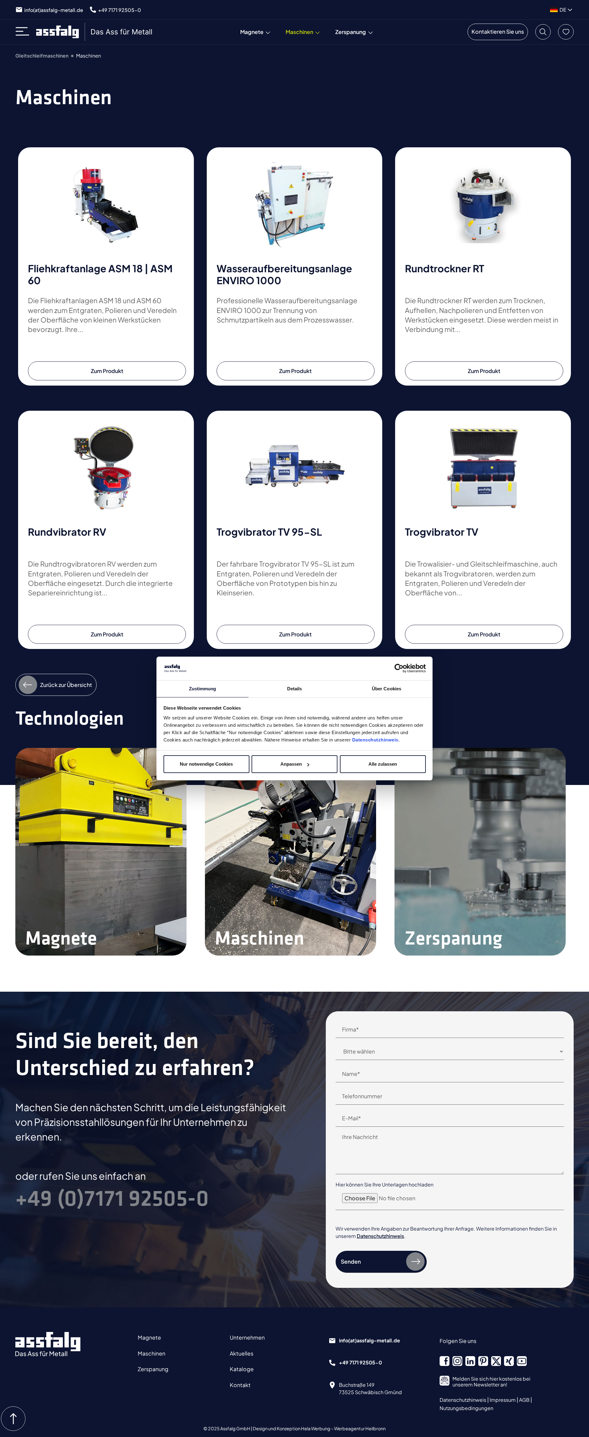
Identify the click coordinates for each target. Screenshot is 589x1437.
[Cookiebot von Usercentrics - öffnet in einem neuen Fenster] (399, 668)
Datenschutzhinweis (375, 739)
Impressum (503, 1400)
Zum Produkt (107, 371)
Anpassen (291, 764)
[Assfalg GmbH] (94, 32)
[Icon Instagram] (457, 1361)
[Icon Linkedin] (470, 1361)
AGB (524, 1400)
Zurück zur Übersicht (66, 684)
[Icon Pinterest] (483, 1361)
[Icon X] (496, 1361)
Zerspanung (153, 1369)
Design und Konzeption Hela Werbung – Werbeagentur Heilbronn (319, 1428)
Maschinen (151, 1353)
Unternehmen (247, 1337)
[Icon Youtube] (522, 1361)
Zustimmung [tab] (202, 688)
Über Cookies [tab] (386, 688)
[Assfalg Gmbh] (47, 1344)
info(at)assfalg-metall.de (53, 10)
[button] (543, 32)
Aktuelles (241, 1353)
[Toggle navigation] (24, 32)
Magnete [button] (252, 31)
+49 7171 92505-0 (119, 10)
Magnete (149, 1337)
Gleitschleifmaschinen (41, 55)
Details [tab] (294, 688)
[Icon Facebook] (444, 1361)
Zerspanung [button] (350, 31)
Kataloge (242, 1369)
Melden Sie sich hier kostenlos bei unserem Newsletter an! (491, 1381)
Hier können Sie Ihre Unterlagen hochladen (384, 1184)
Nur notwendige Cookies (206, 764)
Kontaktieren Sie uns (498, 31)
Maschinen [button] (299, 31)
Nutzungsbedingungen (466, 1408)
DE (563, 9)
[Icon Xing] (509, 1361)
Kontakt (240, 1385)
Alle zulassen (382, 764)
